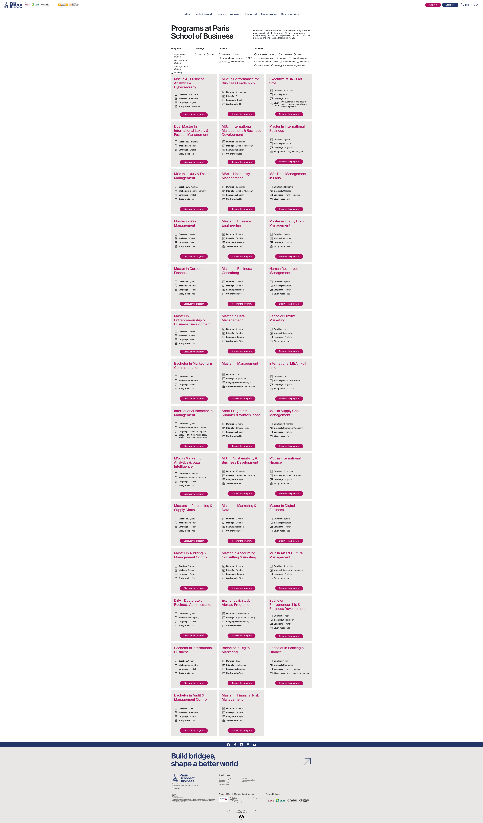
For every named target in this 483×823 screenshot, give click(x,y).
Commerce (286, 54)
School (187, 14)
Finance (282, 58)
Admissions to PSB (224, 783)
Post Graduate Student (180, 61)
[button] (241, 817)
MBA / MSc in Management (249, 779)
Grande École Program (232, 58)
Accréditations (222, 780)
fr (472, 5)
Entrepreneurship (265, 58)
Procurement (263, 65)
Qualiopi (234, 798)
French (213, 54)
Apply (432, 5)
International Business (267, 61)
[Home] (13, 5)
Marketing (304, 61)
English (201, 54)
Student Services (269, 14)
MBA (250, 58)
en (477, 5)
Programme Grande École (248, 780)
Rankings (244, 781)
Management (289, 61)
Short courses (237, 61)
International (251, 14)
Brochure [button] (450, 5)
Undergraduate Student (181, 67)
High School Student (179, 55)
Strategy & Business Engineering (289, 65)
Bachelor (226, 54)
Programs (221, 14)
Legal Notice (229, 811)
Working (178, 72)
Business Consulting (266, 54)
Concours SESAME (224, 784)
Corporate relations (290, 14)
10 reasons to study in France (226, 779)
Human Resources (299, 58)
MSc (224, 61)
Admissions (235, 14)
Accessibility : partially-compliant (242, 811)
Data (299, 54)
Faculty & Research (203, 14)
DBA (237, 54)
